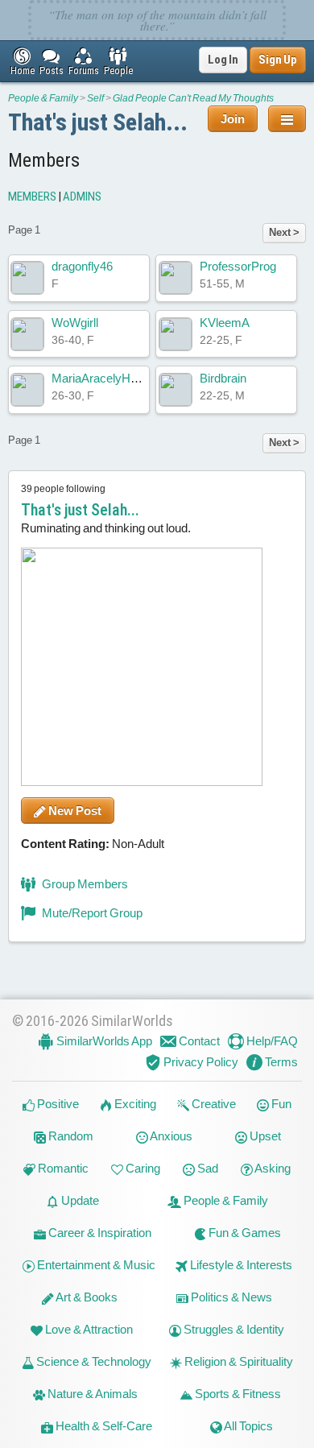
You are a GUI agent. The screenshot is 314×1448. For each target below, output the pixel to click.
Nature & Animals (91, 1393)
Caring (141, 1168)
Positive (57, 1104)
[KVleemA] (175, 334)
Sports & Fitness (236, 1393)
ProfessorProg (238, 266)
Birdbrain (223, 378)
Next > (284, 232)
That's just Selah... (98, 122)
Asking (272, 1168)
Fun (280, 1104)
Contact (198, 1041)
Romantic (62, 1168)
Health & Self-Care (102, 1426)
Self (95, 98)
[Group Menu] (287, 118)
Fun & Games (243, 1232)
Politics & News (230, 1297)
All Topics (247, 1426)
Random (69, 1136)
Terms (280, 1062)
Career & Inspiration (98, 1232)
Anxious (170, 1136)
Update (79, 1200)
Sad (206, 1168)
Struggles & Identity (232, 1329)
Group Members (83, 884)
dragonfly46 (82, 266)
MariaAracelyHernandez (116, 378)
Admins (82, 196)
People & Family (43, 98)
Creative (212, 1104)
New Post (73, 810)
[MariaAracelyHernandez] (27, 390)
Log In (223, 59)
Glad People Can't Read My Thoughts (193, 98)
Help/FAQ (271, 1041)
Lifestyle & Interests (240, 1265)
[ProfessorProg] (175, 278)
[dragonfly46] (27, 278)
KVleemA (225, 322)
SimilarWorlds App (103, 1041)
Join (233, 119)
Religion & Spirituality (237, 1361)
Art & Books (86, 1297)
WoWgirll (75, 322)
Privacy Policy (199, 1062)
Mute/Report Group (91, 913)
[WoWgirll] (27, 334)
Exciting (134, 1104)
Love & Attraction (88, 1329)
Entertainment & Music (95, 1265)
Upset (264, 1136)
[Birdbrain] (175, 390)
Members (32, 196)
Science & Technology (92, 1361)
